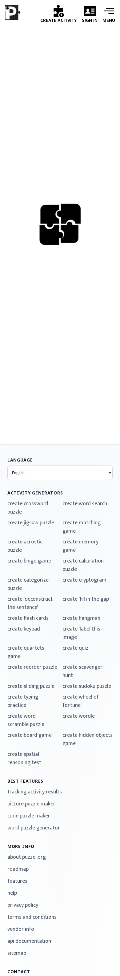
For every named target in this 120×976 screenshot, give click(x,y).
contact (18, 971)
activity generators (35, 493)
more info (20, 846)
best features (25, 781)
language (20, 460)
